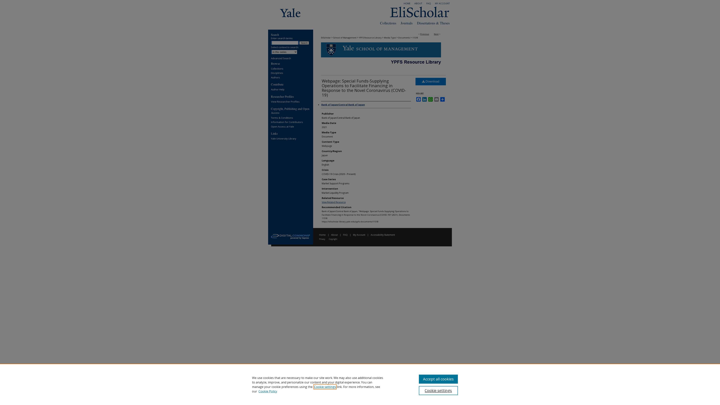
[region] (360, 384)
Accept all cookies (438, 379)
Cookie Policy (268, 391)
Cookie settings (325, 387)
